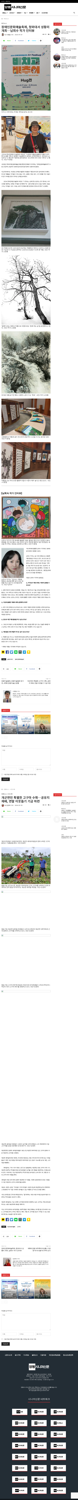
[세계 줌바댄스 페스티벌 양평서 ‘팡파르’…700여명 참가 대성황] (56, 40)
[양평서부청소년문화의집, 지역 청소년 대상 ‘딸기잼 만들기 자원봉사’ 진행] (56, 65)
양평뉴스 (4, 13)
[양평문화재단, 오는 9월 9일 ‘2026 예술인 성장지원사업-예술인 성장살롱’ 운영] (26, 724)
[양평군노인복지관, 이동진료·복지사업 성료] (56, 31)
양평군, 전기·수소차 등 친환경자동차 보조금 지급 (68, 49)
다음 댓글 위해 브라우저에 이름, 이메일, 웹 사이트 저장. (20, 774)
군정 (26, 727)
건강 (37, 13)
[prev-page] (2, 737)
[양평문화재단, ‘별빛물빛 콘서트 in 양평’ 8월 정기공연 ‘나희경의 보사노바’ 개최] (42, 724)
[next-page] (6, 737)
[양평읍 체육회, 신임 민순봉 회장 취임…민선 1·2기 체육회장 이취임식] (56, 57)
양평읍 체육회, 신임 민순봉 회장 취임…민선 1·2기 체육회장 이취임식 (68, 58)
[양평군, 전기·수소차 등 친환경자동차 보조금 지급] (56, 48)
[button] (74, 13)
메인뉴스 (6, 19)
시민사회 (63, 30)
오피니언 (12, 13)
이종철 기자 (9, 34)
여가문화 (31, 13)
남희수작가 (10, 659)
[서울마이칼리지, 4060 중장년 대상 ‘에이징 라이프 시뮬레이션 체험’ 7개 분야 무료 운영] (9, 724)
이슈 (25, 13)
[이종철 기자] (3, 34)
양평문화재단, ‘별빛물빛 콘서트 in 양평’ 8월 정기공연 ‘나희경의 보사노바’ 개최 (42, 731)
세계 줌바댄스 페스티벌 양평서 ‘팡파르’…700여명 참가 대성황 (68, 41)
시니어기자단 (45, 13)
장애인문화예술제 (19, 659)
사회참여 (19, 13)
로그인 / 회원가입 (5, 1)
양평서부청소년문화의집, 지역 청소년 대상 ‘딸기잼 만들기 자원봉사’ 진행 (68, 66)
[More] (41, 41)
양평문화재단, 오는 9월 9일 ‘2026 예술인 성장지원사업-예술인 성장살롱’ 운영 (26, 731)
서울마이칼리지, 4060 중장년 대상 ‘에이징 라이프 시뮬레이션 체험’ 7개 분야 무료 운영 (9, 731)
